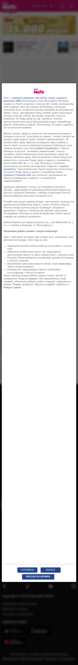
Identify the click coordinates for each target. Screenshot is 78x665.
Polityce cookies (12, 287)
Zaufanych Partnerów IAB (17, 175)
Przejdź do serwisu (38, 576)
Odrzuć (50, 570)
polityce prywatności (47, 148)
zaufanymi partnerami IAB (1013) (29, 98)
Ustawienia (27, 570)
